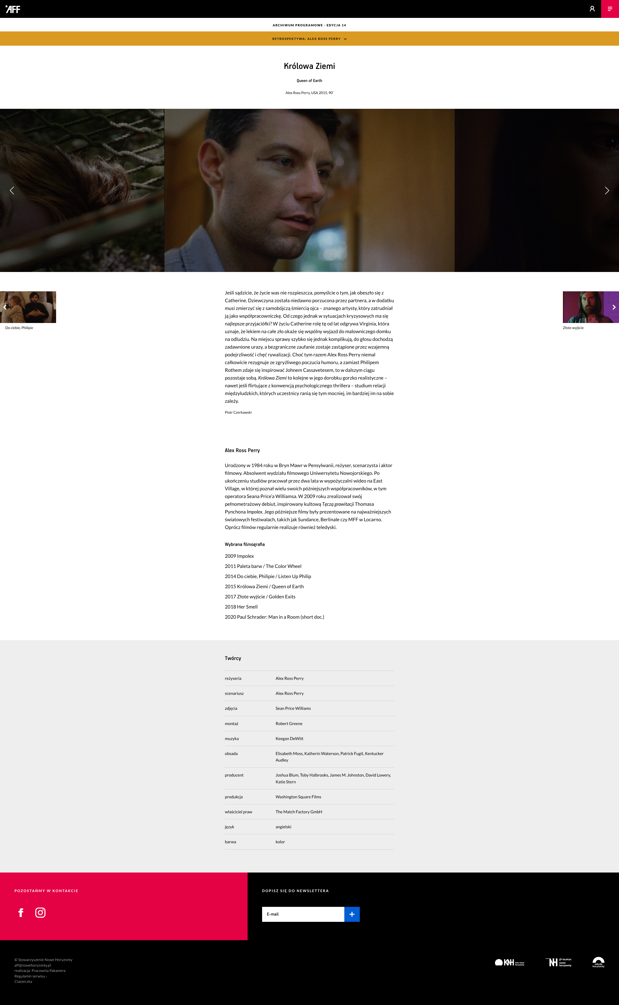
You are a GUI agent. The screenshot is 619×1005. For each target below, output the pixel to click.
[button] (606, 190)
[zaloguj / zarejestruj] (592, 9)
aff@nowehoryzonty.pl (33, 965)
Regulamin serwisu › (31, 976)
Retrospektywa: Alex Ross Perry (306, 39)
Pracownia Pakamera (49, 970)
